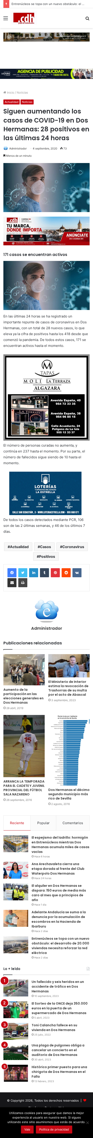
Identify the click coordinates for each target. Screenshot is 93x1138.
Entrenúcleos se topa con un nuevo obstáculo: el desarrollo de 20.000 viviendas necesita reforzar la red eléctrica (60, 945)
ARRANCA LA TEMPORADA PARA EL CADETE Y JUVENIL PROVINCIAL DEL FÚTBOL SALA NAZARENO (24, 788)
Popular (43, 823)
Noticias (22, 92)
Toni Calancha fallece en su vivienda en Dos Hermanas (54, 1027)
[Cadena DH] (24, 18)
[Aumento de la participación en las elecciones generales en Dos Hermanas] (24, 669)
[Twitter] (22, 572)
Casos (45, 546)
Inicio (10, 92)
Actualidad (11, 102)
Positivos (47, 556)
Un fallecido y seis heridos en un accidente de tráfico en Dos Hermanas (58, 986)
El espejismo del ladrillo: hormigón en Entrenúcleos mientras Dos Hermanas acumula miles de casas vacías (60, 844)
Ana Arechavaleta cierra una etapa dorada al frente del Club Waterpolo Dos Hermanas (58, 869)
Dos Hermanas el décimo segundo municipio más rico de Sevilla (69, 794)
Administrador (18, 148)
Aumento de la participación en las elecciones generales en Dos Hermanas (23, 696)
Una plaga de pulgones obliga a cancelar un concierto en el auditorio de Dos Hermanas (58, 1050)
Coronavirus (73, 546)
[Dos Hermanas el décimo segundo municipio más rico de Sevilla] (69, 750)
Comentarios (73, 823)
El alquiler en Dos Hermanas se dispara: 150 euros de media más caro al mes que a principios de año (59, 892)
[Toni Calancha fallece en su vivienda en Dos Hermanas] (15, 1031)
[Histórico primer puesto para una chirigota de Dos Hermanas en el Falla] (15, 1073)
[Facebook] (11, 572)
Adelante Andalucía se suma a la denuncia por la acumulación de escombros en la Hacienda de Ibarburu (59, 919)
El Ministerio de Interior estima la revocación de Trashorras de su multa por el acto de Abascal (68, 688)
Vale (27, 1129)
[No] (87, 1122)
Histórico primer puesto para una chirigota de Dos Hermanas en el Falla (59, 1072)
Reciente (17, 823)
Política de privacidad (54, 1129)
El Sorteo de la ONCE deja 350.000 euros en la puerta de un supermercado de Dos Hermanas (60, 1008)
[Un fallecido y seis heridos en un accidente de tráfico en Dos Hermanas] (15, 987)
